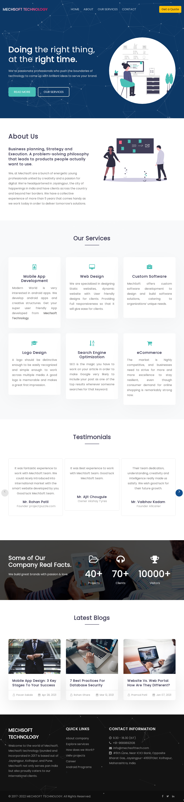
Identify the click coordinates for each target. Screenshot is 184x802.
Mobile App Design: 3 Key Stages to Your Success (34, 682)
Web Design (92, 276)
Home (75, 9)
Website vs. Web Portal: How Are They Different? (148, 682)
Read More (22, 92)
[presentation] (4, 493)
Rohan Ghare (82, 695)
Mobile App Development (34, 278)
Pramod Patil (139, 695)
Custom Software (149, 276)
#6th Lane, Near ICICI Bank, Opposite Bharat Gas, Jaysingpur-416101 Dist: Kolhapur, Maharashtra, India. (140, 758)
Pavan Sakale (24, 695)
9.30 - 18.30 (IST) (124, 738)
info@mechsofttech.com (131, 748)
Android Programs (79, 767)
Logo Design (34, 352)
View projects (75, 755)
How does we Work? (80, 750)
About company (77, 738)
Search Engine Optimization (92, 354)
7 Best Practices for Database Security (87, 682)
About (88, 9)
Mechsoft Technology (25, 9)
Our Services (108, 9)
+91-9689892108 (123, 743)
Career (71, 761)
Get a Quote (170, 9)
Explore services (77, 744)
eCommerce (149, 352)
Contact (129, 9)
